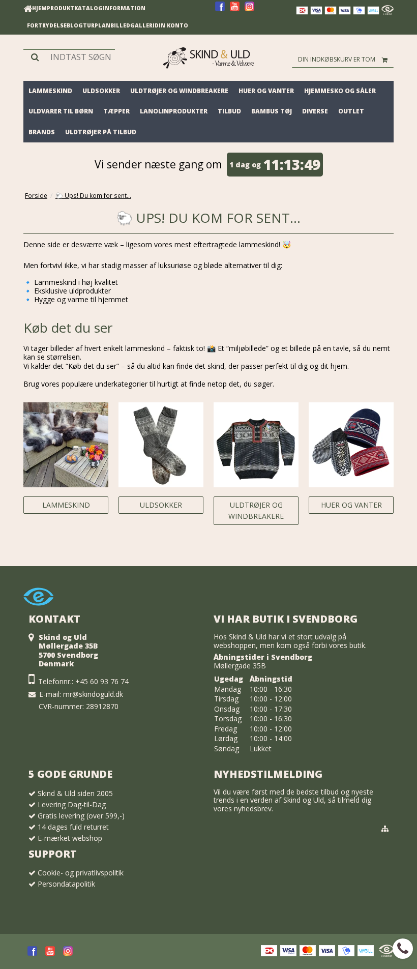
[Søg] (69, 57)
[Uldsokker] (160, 444)
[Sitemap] (385, 828)
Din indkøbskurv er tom (336, 59)
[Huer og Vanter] (351, 444)
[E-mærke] (387, 12)
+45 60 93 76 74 (102, 681)
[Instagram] (249, 10)
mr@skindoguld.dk (93, 694)
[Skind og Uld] (208, 58)
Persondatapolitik (66, 884)
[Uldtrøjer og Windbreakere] (256, 444)
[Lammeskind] (65, 444)
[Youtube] (234, 10)
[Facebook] (220, 10)
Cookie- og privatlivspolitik (81, 872)
